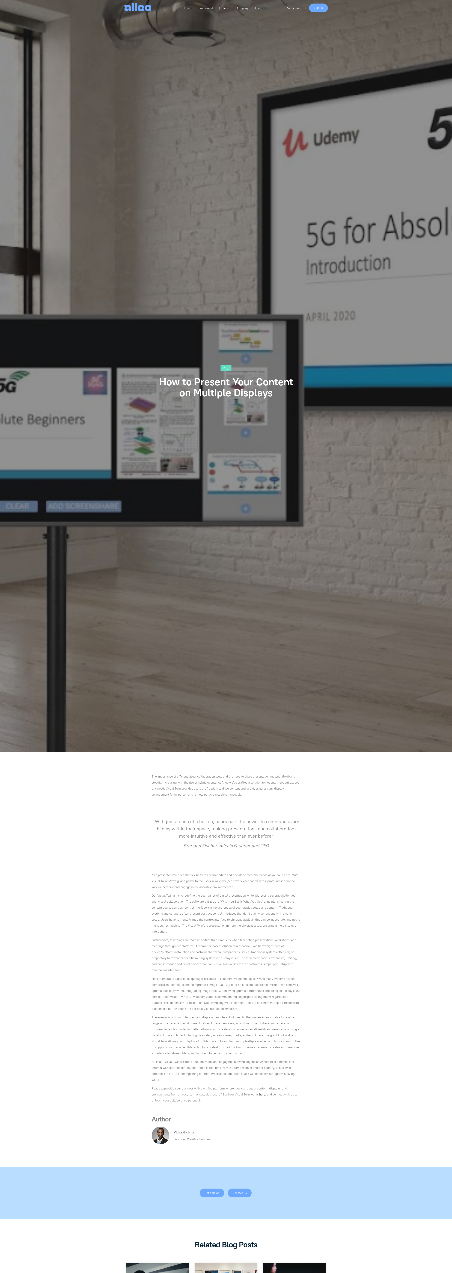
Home (188, 8)
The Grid (260, 8)
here (262, 1094)
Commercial (205, 8)
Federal (224, 8)
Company (242, 8)
